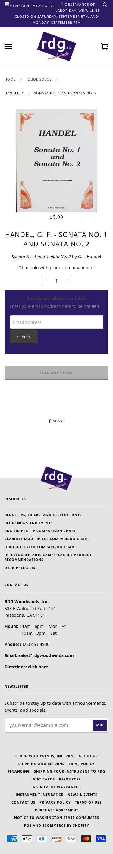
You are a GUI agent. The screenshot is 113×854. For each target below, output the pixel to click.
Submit (23, 336)
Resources (69, 779)
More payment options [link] (56, 405)
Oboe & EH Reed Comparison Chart (40, 547)
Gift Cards (44, 779)
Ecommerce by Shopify (65, 825)
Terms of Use (88, 802)
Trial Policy (82, 763)
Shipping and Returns (41, 763)
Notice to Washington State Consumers (56, 817)
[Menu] (8, 46)
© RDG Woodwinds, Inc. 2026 (45, 756)
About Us (88, 756)
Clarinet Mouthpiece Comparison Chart (47, 538)
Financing (19, 771)
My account (43, 5)
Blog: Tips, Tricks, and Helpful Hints (43, 514)
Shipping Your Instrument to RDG (69, 771)
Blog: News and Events (29, 523)
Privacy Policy (55, 802)
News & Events (82, 794)
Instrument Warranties (56, 787)
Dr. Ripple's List (21, 567)
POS (28, 825)
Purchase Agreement (56, 810)
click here (38, 667)
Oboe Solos (40, 79)
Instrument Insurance (39, 794)
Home (10, 79)
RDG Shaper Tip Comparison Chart (40, 530)
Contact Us (23, 802)
